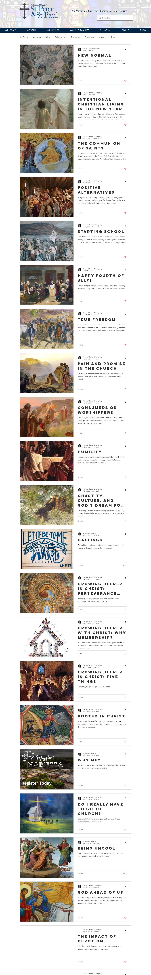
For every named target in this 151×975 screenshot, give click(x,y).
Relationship (60, 37)
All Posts (24, 37)
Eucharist (75, 37)
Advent (102, 37)
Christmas (89, 37)
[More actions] (126, 49)
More (112, 37)
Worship (37, 37)
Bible (47, 37)
